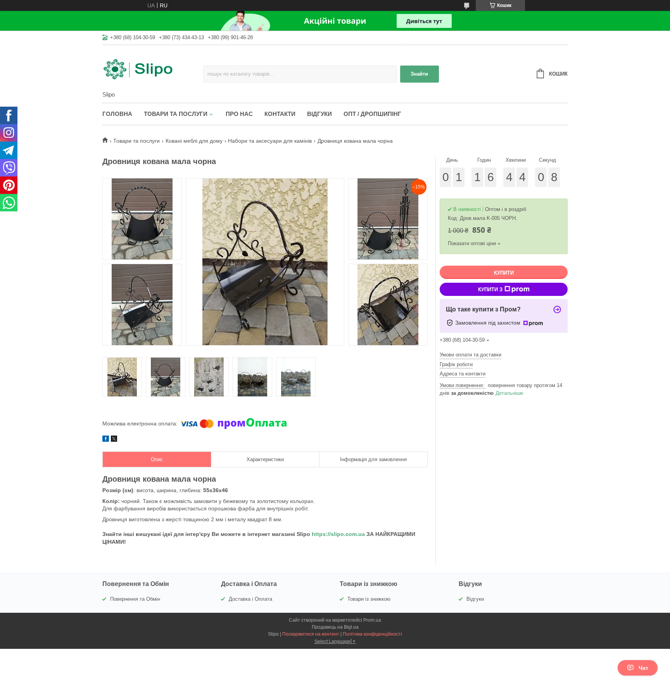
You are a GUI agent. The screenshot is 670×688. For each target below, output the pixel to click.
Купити (504, 273)
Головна (117, 114)
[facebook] (105, 440)
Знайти (419, 74)
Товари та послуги (175, 114)
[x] (114, 440)
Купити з (490, 289)
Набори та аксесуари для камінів (270, 141)
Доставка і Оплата (250, 599)
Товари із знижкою (368, 599)
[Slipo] (152, 68)
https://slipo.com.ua (338, 534)
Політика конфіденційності (372, 634)
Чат (643, 668)
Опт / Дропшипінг (372, 114)
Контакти (279, 114)
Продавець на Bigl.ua (335, 627)
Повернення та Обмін (135, 599)
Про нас (239, 114)
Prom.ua (372, 620)
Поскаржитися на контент (310, 634)
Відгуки (319, 114)
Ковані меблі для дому (194, 141)
